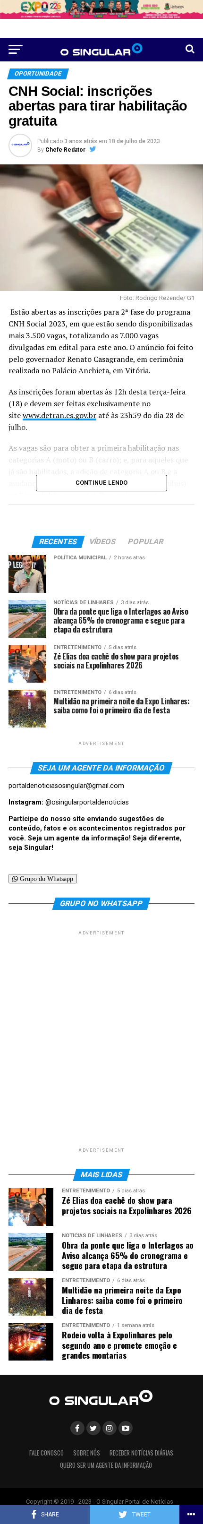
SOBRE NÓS (86, 1452)
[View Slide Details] (101, 9)
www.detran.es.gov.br (59, 415)
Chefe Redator (65, 149)
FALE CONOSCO (46, 1452)
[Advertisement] (101, 1038)
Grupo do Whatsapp (45, 878)
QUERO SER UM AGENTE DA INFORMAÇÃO (106, 1465)
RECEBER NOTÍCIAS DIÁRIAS (141, 1452)
